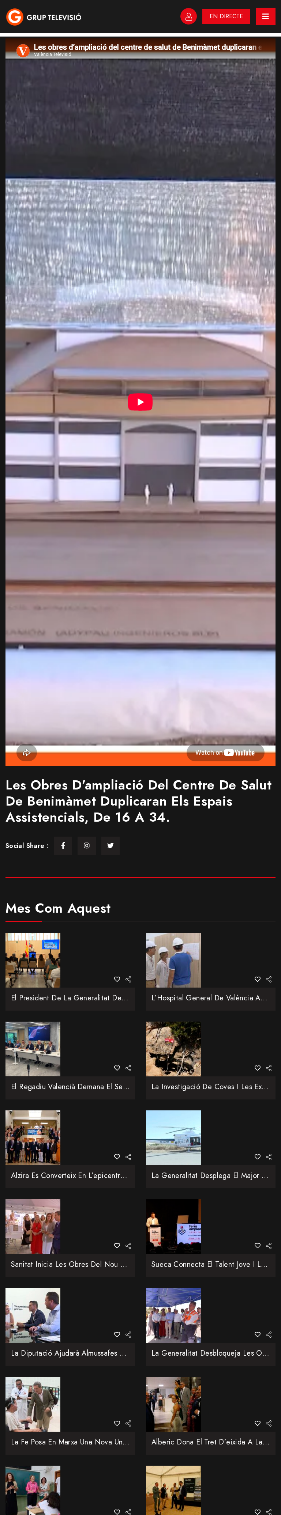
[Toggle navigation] (266, 16)
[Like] (117, 979)
